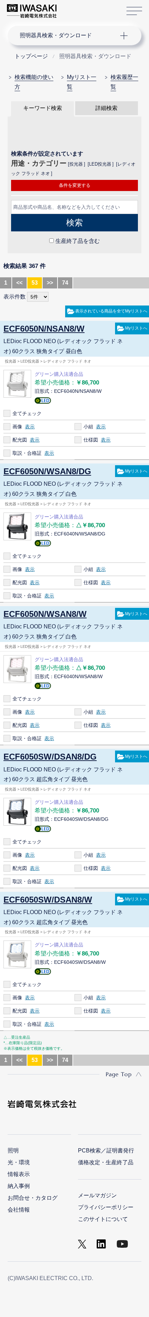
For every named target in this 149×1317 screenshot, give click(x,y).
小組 (88, 426)
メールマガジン (97, 1195)
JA (70, 7)
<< (19, 283)
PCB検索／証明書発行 (106, 1150)
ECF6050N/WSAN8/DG (47, 471)
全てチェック (27, 413)
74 (65, 283)
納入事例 (19, 1186)
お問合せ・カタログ (33, 1198)
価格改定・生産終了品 (105, 1162)
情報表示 (19, 1174)
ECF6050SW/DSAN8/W (47, 899)
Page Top (119, 1074)
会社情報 (19, 1210)
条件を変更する (74, 185)
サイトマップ (134, 11)
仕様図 (91, 440)
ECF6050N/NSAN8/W (44, 328)
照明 (13, 1150)
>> (50, 283)
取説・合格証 (27, 453)
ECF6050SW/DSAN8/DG (50, 756)
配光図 (19, 440)
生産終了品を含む (77, 241)
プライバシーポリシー (105, 1207)
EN (80, 7)
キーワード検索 (42, 108)
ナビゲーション (67, 35)
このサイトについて (103, 1219)
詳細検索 (106, 108)
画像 (17, 426)
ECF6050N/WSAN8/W (45, 614)
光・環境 (19, 1162)
